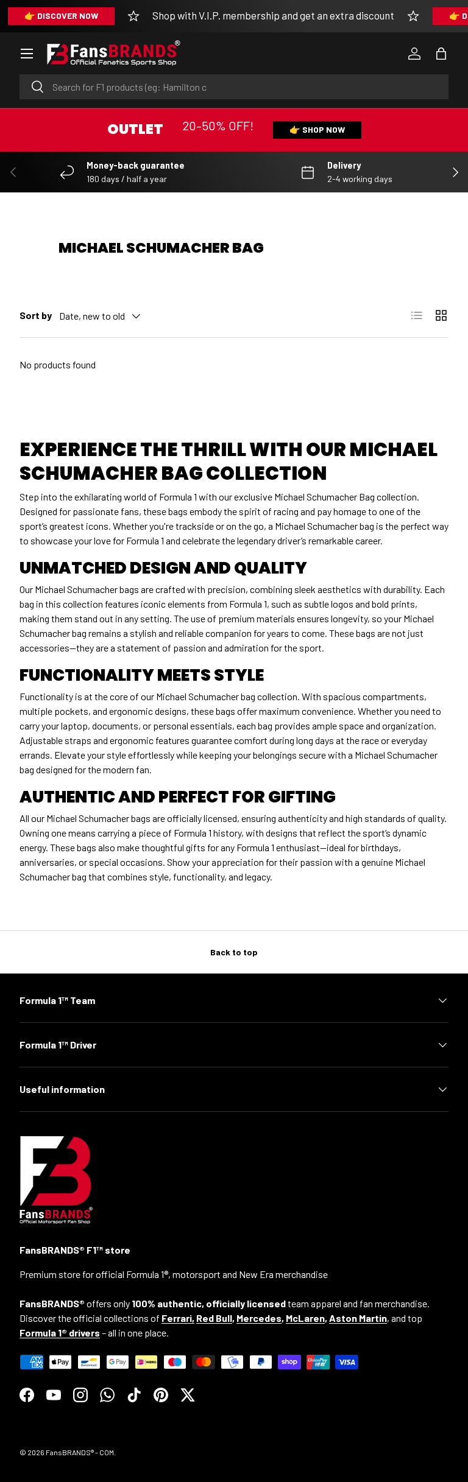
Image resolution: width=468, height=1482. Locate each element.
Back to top (234, 952)
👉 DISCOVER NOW (61, 15)
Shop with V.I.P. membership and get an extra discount (273, 15)
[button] (441, 53)
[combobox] (234, 86)
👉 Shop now (317, 129)
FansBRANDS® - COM (80, 1452)
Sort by (36, 315)
